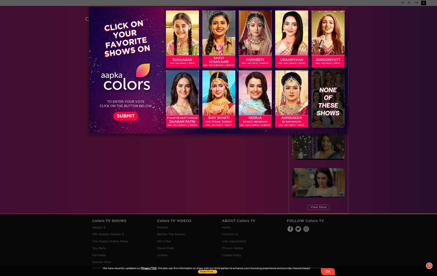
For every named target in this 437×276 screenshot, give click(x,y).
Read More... (207, 272)
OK (327, 271)
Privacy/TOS (149, 268)
